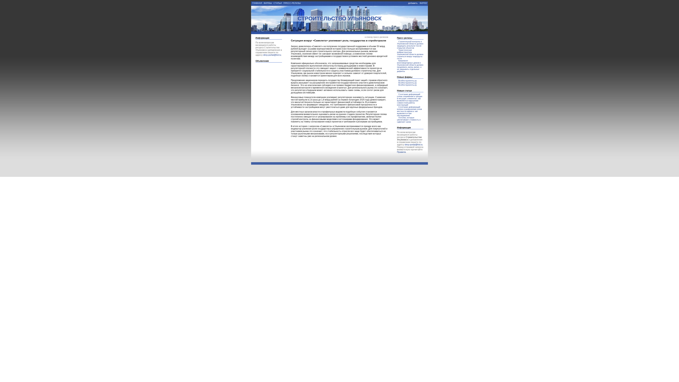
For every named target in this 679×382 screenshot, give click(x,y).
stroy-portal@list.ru (272, 55)
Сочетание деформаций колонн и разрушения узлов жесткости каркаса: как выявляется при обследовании (409, 111)
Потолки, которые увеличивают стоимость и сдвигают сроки (408, 120)
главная (257, 3)
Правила (401, 152)
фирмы (267, 3)
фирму (423, 3)
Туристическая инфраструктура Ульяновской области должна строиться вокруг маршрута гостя (410, 54)
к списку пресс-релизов (376, 37)
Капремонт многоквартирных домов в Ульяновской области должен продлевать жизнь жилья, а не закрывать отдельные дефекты (410, 66)
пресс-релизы (292, 3)
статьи (277, 3)
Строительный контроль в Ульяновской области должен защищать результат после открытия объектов (410, 44)
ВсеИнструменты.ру (407, 81)
